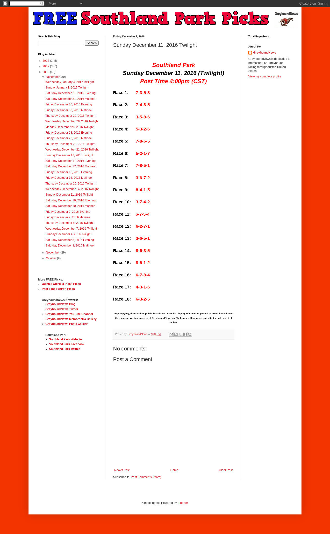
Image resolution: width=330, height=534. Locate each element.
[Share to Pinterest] (189, 334)
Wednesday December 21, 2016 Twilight (72, 149)
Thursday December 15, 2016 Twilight (70, 183)
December (53, 77)
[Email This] (171, 334)
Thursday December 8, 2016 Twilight (69, 223)
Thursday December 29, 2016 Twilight (70, 115)
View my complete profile (264, 76)
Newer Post (121, 470)
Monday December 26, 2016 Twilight (69, 127)
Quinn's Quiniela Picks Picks (61, 284)
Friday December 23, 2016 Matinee (68, 138)
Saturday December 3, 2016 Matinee (69, 245)
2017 (46, 66)
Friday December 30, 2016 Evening (68, 104)
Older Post (226, 470)
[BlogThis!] (175, 334)
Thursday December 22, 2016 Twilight (70, 144)
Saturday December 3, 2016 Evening (69, 240)
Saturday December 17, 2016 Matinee (70, 166)
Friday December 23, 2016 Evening (68, 132)
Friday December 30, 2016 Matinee (68, 110)
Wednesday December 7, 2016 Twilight (71, 228)
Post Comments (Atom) (146, 477)
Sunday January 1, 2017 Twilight (66, 87)
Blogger (183, 503)
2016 (46, 72)
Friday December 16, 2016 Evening (68, 172)
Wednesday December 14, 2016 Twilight (72, 189)
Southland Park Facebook (66, 344)
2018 (46, 60)
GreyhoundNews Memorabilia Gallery (71, 319)
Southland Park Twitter (64, 349)
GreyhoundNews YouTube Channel (69, 314)
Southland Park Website (65, 339)
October (51, 258)
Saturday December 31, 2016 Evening (70, 93)
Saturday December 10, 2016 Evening (70, 200)
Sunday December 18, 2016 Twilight (69, 155)
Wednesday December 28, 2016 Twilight (72, 121)
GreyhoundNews (264, 52)
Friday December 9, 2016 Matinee (67, 217)
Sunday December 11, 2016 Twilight (69, 194)
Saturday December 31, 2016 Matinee (70, 99)
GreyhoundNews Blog (60, 304)
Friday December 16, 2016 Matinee (68, 177)
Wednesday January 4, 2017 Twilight (69, 82)
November (53, 252)
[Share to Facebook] (185, 334)
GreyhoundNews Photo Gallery (66, 324)
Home (174, 470)
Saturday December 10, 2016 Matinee (70, 206)
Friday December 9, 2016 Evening (67, 211)
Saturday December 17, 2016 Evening (70, 161)
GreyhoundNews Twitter (61, 309)
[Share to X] (180, 334)
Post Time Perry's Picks (58, 289)
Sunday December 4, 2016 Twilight (68, 234)
